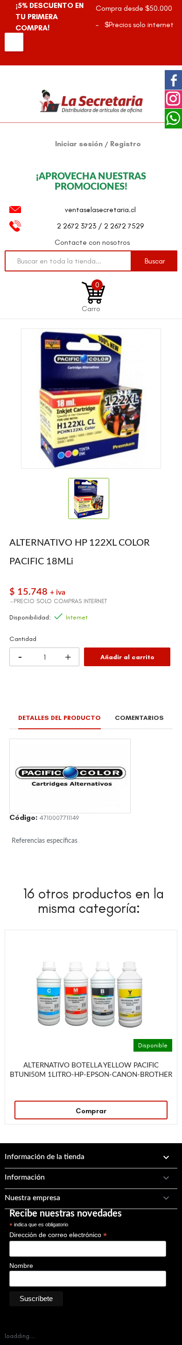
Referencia (23, 819)
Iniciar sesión (80, 143)
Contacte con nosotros (92, 242)
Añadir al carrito (127, 657)
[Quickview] (165, 942)
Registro (125, 143)
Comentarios (139, 718)
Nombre (21, 1265)
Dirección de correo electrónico (58, 1235)
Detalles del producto (59, 718)
